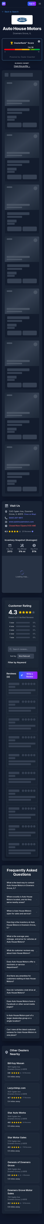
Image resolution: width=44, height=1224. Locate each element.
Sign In (32, 4)
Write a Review (29, 675)
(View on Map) (30, 514)
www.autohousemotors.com (21, 522)
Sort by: (13, 656)
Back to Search (12, 12)
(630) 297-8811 (16, 518)
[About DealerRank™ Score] (39, 41)
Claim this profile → (22, 66)
